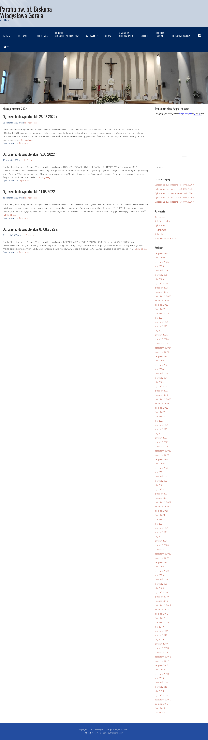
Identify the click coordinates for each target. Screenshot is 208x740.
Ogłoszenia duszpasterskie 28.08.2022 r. (30, 116)
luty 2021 (159, 536)
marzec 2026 (161, 274)
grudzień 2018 (162, 648)
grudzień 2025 (162, 287)
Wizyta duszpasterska (165, 238)
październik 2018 (163, 656)
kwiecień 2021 (162, 528)
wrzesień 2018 (162, 661)
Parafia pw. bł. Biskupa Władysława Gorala (26, 12)
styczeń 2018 (161, 695)
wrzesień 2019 (162, 609)
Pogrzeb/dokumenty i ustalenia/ (67, 34)
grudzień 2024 (162, 339)
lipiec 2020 (160, 566)
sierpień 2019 (161, 613)
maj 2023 (159, 420)
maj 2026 (159, 266)
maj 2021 (159, 523)
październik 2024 (163, 347)
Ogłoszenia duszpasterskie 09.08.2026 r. (175, 188)
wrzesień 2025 (162, 300)
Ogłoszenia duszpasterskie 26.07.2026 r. (175, 197)
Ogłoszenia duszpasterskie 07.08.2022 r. (30, 229)
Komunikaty (160, 216)
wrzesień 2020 (162, 558)
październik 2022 (163, 450)
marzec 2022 (161, 480)
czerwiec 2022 (162, 467)
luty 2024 (159, 382)
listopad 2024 (161, 343)
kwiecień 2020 (162, 579)
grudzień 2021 (162, 493)
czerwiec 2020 (162, 570)
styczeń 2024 (161, 386)
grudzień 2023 (162, 390)
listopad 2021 (161, 497)
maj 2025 (159, 317)
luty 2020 (159, 588)
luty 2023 (159, 433)
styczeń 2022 (161, 489)
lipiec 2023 (160, 412)
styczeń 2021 (161, 540)
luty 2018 (159, 691)
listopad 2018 (161, 652)
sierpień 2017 (161, 703)
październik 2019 (163, 605)
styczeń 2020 (161, 592)
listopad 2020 (161, 549)
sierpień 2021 (161, 510)
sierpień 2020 (161, 562)
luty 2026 (159, 279)
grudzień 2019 (162, 596)
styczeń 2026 (161, 283)
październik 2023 (163, 399)
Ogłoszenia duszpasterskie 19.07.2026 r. (175, 201)
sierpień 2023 (161, 407)
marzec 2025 (161, 326)
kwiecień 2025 (162, 322)
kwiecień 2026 (162, 270)
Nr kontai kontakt (160, 34)
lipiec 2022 (160, 463)
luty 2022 (159, 485)
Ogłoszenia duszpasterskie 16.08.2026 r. (175, 184)
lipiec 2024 (160, 360)
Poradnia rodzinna (181, 35)
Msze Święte (24, 35)
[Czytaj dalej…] (27, 139)
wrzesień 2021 (162, 506)
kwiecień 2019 (162, 631)
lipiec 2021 (160, 515)
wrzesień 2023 (162, 403)
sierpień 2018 (161, 665)
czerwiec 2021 (162, 519)
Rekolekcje (160, 234)
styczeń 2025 (161, 334)
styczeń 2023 (161, 437)
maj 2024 (159, 369)
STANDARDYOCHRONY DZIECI (126, 34)
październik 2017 (163, 699)
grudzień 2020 (162, 545)
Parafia (6, 35)
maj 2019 (159, 626)
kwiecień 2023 (162, 425)
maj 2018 (159, 678)
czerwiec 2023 (162, 416)
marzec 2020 (161, 583)
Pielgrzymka (160, 229)
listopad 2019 (161, 600)
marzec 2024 (161, 377)
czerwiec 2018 (162, 673)
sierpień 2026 (161, 253)
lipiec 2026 (160, 257)
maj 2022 (159, 472)
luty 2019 (159, 639)
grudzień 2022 (162, 442)
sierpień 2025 (161, 304)
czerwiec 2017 (162, 712)
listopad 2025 (161, 291)
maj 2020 (159, 575)
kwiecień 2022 (162, 476)
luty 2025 (159, 330)
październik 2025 (163, 296)
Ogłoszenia (24, 143)
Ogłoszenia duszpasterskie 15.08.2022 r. (30, 154)
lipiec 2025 (160, 309)
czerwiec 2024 (162, 365)
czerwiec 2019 (162, 622)
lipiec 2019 (160, 618)
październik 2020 (163, 553)
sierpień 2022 (161, 459)
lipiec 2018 (160, 669)
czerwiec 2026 (162, 262)
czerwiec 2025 (162, 313)
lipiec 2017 (160, 708)
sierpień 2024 (161, 356)
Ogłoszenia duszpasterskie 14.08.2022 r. (30, 191)
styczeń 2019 (161, 643)
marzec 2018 (161, 686)
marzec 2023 (161, 429)
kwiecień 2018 (162, 682)
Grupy (108, 35)
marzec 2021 (161, 532)
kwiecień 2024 (162, 373)
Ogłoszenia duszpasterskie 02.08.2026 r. (175, 193)
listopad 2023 (161, 394)
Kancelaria (42, 35)
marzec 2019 (161, 635)
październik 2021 (163, 502)
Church (88, 733)
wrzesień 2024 (162, 352)
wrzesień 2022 (162, 455)
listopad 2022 (161, 446)
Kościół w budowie (163, 221)
